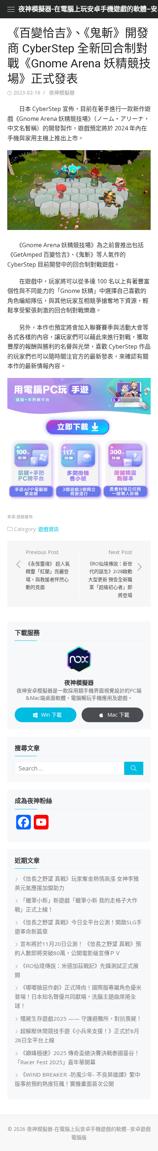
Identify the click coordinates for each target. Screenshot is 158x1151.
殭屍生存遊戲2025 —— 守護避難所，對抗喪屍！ (81, 1018)
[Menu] (11, 9)
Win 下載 (51, 714)
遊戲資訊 (48, 529)
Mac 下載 (118, 714)
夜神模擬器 (62, 92)
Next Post (109, 573)
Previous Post (48, 569)
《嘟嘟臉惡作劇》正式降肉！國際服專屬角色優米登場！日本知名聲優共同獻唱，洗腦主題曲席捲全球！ (78, 996)
